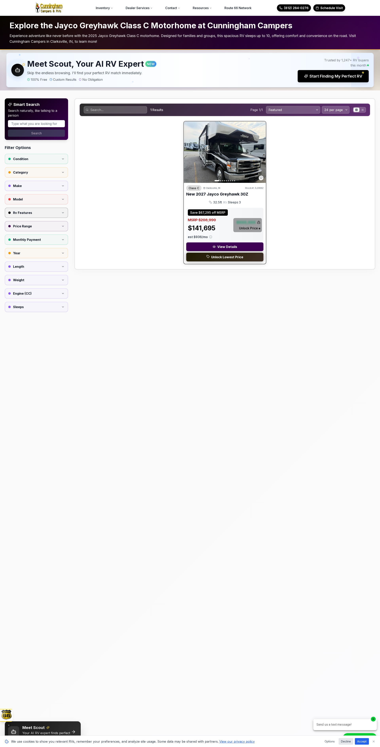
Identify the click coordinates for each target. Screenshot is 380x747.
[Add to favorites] (261, 178)
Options (330, 741)
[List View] (362, 110)
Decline (346, 741)
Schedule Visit (331, 8)
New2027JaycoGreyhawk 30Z (217, 194)
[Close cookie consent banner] (373, 741)
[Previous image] (189, 152)
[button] (190, 70)
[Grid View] (356, 110)
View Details (227, 247)
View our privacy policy (237, 741)
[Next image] (260, 152)
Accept (362, 741)
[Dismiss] (8, 725)
